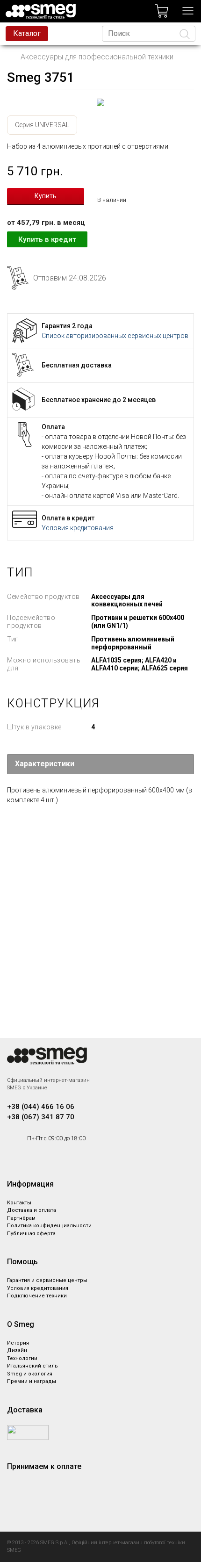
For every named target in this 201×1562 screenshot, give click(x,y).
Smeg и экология (29, 1374)
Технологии (22, 1358)
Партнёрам (21, 1218)
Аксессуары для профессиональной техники (97, 56)
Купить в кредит (47, 239)
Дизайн (17, 1350)
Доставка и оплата (31, 1210)
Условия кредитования (78, 528)
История (18, 1343)
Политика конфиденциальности (49, 1226)
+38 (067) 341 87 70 (40, 1117)
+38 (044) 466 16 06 (40, 1106)
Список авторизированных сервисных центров (115, 335)
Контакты (19, 1203)
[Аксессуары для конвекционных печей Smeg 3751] (100, 102)
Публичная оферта (31, 1234)
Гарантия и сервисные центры (47, 1280)
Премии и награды (31, 1381)
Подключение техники (37, 1296)
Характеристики (44, 763)
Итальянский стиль (32, 1366)
